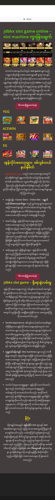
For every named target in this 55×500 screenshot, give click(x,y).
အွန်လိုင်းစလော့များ (14, 173)
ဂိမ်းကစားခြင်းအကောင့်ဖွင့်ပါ (27, 106)
